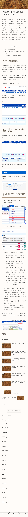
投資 (4, 334)
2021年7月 (5, 497)
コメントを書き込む (14, 410)
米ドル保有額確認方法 (10, 49)
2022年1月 (5, 492)
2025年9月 (5, 437)
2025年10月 (5, 432)
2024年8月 (5, 455)
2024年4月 (5, 460)
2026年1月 (5, 423)
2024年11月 (5, 451)
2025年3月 (5, 441)
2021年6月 (5, 502)
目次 (12, 46)
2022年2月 (5, 488)
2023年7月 (5, 469)
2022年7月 (5, 478)
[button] (24, 273)
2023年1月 (5, 474)
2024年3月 (5, 464)
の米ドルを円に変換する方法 (13, 55)
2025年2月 (5, 446)
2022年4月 (5, 483)
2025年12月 (5, 427)
